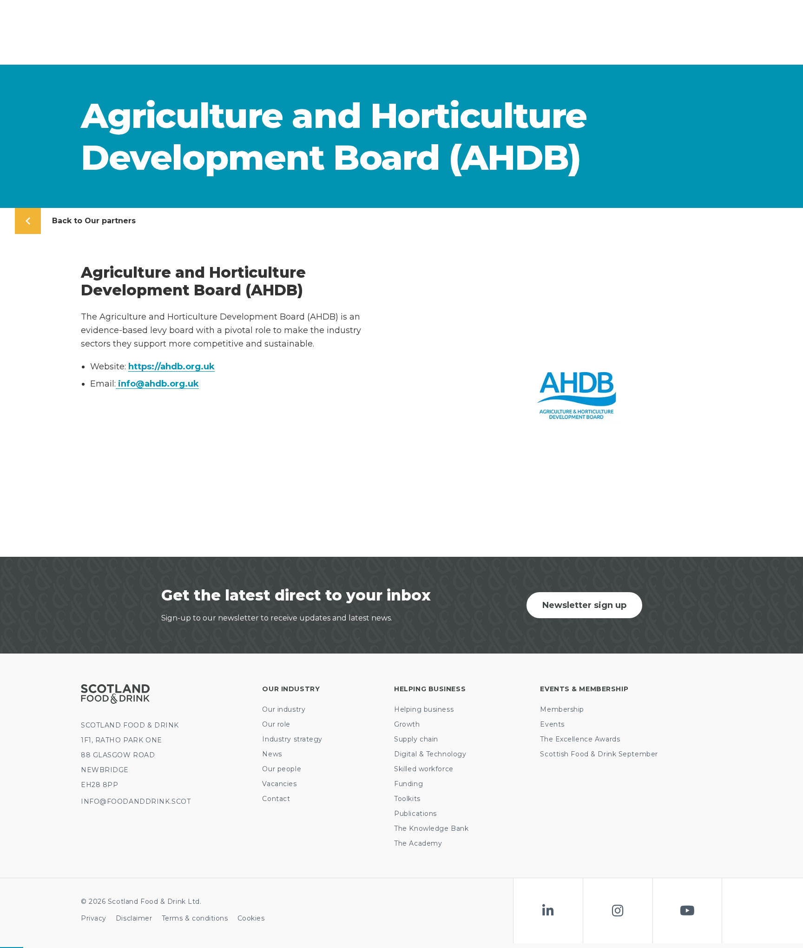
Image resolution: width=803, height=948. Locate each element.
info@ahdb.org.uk (157, 384)
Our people (281, 769)
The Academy (418, 843)
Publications (415, 813)
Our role (276, 724)
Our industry (283, 709)
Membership (562, 709)
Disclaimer (134, 918)
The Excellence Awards (580, 739)
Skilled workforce (424, 769)
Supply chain (416, 739)
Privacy (93, 918)
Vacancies (279, 784)
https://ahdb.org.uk (171, 366)
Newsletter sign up (584, 605)
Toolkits (407, 798)
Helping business (424, 709)
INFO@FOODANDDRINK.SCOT (136, 801)
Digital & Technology (430, 754)
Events (552, 724)
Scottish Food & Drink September (599, 754)
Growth (407, 724)
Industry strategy (292, 739)
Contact (276, 798)
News (272, 754)
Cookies (251, 918)
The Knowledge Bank (431, 828)
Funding (408, 784)
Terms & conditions (195, 918)
